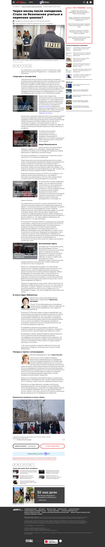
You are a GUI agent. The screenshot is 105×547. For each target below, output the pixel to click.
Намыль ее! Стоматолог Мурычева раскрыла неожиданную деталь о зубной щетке (82, 54)
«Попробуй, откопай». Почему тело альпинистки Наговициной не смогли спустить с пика (82, 76)
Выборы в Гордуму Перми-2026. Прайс (80, 512)
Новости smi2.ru (18, 504)
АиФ (22, 62)
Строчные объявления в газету (69, 510)
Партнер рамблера (38, 540)
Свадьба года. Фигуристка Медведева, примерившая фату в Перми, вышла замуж (79, 12)
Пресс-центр (41, 509)
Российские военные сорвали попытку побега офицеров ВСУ (81, 101)
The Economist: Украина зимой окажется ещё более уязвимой (80, 90)
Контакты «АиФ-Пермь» (53, 510)
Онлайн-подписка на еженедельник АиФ (35, 510)
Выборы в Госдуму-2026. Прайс (32, 512)
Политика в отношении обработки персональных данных (36, 529)
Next (61, 414)
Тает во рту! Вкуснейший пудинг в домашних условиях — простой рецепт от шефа (81, 65)
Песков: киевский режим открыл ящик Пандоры (81, 85)
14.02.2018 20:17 (16, 6)
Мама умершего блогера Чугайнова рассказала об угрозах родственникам (79, 38)
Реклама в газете (62, 509)
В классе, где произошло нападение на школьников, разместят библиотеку (27, 477)
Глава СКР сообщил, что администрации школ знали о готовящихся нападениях (53, 477)
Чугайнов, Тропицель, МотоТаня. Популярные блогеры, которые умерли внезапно (79, 32)
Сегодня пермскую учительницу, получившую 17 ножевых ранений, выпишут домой (28, 472)
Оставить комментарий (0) (52, 446)
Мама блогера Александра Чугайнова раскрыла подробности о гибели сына (79, 25)
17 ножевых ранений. (50, 105)
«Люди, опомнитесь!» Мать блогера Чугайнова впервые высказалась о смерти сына (79, 19)
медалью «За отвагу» (46, 113)
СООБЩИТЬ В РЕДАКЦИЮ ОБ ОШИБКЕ (33, 514)
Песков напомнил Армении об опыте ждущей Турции (82, 96)
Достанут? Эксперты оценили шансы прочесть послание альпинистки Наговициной (82, 70)
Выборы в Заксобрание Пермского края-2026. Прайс (55, 512)
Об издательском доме (30, 509)
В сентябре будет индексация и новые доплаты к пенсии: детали (81, 106)
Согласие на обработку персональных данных (34, 528)
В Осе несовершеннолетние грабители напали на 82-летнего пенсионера (28, 482)
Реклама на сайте (51, 509)
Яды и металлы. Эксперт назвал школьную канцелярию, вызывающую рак (81, 60)
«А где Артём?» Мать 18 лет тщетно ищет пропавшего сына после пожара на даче (82, 49)
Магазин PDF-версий (74, 509)
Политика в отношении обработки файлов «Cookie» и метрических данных (40, 530)
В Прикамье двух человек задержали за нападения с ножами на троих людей (52, 472)
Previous (16, 414)
